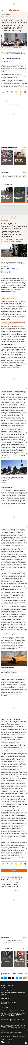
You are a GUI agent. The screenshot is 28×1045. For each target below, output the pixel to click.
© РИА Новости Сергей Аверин (7, 47)
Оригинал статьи (4, 220)
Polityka (3, 217)
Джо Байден (3, 879)
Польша (8, 217)
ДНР (2, 100)
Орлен (13, 886)
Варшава (12, 877)
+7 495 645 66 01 (4, 1007)
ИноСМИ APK (3, 994)
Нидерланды (8, 884)
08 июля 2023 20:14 (4, 16)
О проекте (3, 987)
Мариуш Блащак (18, 877)
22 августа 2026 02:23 (5, 218)
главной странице (21, 178)
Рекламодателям (4, 989)
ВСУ (9, 100)
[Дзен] (9, 58)
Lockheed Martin (15, 884)
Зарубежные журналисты (7, 985)
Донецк (5, 100)
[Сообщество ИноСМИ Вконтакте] (19, 978)
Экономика (20, 973)
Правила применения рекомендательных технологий (13, 992)
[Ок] (10, 61)
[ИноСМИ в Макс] (4, 978)
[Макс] (3, 58)
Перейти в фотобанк (18, 47)
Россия (8, 14)
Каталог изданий (4, 983)
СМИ (17, 886)
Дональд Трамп (10, 879)
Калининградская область (18, 882)
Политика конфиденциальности (8, 990)
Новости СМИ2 (14, 105)
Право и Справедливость (6, 886)
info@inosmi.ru (4, 1003)
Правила (25, 172)
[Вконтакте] (16, 58)
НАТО (15, 879)
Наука (25, 973)
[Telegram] (4, 61)
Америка (3, 884)
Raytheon (20, 879)
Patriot (24, 879)
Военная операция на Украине (7, 667)
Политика (3, 877)
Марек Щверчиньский (16, 217)
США (2, 882)
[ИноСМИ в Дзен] (11, 978)
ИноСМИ (3, 14)
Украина (5, 882)
